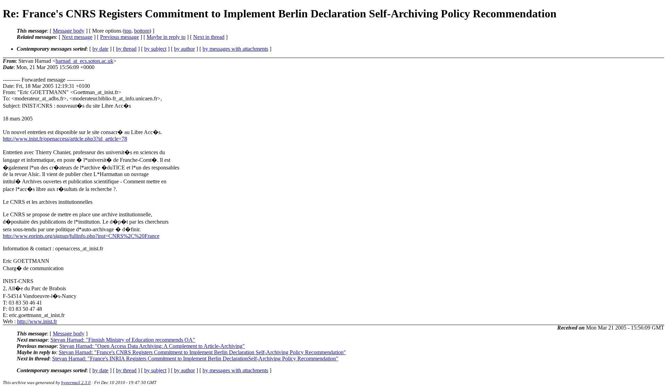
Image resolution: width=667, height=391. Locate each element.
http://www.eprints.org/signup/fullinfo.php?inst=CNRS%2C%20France (81, 236)
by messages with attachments (235, 49)
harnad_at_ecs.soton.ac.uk (84, 61)
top (127, 31)
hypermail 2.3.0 (76, 382)
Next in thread (208, 37)
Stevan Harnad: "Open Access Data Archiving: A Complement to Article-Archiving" (152, 346)
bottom (141, 31)
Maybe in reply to (166, 37)
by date (100, 49)
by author (184, 49)
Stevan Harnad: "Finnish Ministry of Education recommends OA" (122, 340)
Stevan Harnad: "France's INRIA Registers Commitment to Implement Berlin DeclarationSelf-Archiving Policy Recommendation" (195, 358)
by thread (126, 49)
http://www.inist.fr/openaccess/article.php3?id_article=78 (65, 139)
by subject (155, 49)
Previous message (119, 37)
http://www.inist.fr (37, 321)
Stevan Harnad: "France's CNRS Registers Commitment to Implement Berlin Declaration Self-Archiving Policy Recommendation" (202, 352)
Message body (68, 31)
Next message (77, 37)
